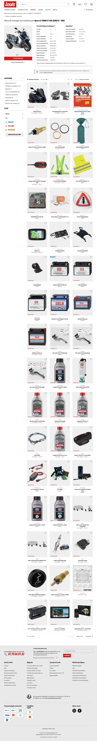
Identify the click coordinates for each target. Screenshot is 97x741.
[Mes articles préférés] (85, 4)
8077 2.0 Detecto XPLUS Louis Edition (37, 628)
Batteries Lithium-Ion (83, 319)
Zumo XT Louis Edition (60, 628)
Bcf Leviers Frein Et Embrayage (60, 353)
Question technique (9, 670)
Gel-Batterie (37, 319)
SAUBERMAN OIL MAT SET (37, 216)
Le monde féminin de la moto (35, 665)
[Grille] (68, 79)
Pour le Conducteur (32, 685)
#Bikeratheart (30, 678)
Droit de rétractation (77, 673)
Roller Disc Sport (37, 111)
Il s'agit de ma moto (18, 58)
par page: (43, 79)
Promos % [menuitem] (33, 10)
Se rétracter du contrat (10, 685)
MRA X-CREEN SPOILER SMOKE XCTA (37, 560)
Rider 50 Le (37, 250)
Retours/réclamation (9, 683)
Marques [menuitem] (40, 10)
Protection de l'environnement (80, 680)
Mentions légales (76, 665)
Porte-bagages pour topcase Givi (60, 111)
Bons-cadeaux (8, 678)
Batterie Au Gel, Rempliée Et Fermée (60, 319)
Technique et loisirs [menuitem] (23, 10)
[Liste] (71, 79)
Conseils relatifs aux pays (34, 670)
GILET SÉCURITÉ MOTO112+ (82, 181)
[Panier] (91, 4)
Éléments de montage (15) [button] (12, 103)
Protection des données (78, 670)
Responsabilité (54, 675)
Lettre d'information (9, 675)
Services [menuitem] (55, 10)
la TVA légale (51, 732)
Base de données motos (10, 673)
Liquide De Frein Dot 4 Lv (82, 421)
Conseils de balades (32, 668)
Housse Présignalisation (82, 216)
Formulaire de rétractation (79, 675)
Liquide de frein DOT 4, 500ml (60, 387)
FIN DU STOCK (12, 129)
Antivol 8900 (37, 455)
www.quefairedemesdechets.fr (53, 698)
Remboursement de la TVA (57, 673)
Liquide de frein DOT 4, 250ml (60, 525)
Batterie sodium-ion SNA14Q (60, 285)
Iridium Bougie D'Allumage (60, 560)
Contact (6, 665)
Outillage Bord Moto (60, 250)
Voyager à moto (31, 680)
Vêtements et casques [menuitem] (9, 10)
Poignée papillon (37, 285)
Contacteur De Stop (82, 560)
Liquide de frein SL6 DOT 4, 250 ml (37, 525)
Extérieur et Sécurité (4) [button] (11, 94)
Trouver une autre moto (17, 62)
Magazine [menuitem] (47, 10)
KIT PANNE (59, 489)
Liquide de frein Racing (60, 421)
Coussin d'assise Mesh (82, 250)
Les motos (30, 683)
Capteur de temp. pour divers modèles (37, 147)
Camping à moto (31, 687)
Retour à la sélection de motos (13, 16)
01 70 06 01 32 (16, 654)
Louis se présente (54, 665)
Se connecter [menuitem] (89, 10)
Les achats (52, 670)
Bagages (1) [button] (8, 89)
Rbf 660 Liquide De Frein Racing (37, 421)
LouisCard (7, 680)
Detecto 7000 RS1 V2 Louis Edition (82, 455)
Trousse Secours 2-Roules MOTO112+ (60, 216)
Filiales (51, 668)
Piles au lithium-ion (82, 285)
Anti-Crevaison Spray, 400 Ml (82, 387)
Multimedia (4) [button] (9, 97)
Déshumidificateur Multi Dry (82, 147)
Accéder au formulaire (47, 72)
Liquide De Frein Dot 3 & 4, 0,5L (60, 455)
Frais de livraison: (39, 734)
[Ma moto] (79, 4)
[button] (68, 4)
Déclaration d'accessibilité (79, 678)
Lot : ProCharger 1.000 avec (37, 489)
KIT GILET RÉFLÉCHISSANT (59, 181)
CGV (73, 668)
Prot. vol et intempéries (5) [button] (12, 92)
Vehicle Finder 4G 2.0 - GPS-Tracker (82, 628)
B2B (5, 668)
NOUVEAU (11, 122)
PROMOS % (11, 125)
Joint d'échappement (60, 147)
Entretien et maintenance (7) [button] (12, 86)
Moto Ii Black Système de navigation (37, 594)
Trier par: (77, 79)
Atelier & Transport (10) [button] (11, 100)
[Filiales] (74, 4)
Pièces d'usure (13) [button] (10, 83)
